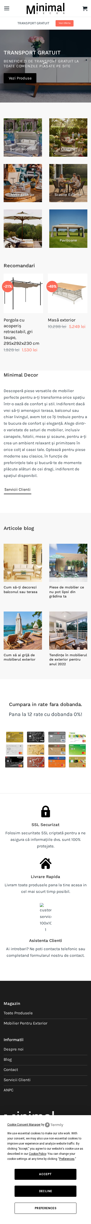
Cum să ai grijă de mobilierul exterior (19, 657)
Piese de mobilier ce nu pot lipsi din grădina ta (66, 591)
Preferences (45, 1208)
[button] (7, 8)
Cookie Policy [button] (37, 1153)
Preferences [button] (66, 1159)
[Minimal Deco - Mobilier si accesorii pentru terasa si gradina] (45, 8)
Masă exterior (61, 320)
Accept (45, 1174)
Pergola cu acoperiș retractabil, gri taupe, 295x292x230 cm (21, 331)
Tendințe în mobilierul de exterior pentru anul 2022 (68, 659)
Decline (45, 1191)
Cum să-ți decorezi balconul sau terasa (20, 589)
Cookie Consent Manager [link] (24, 1124)
